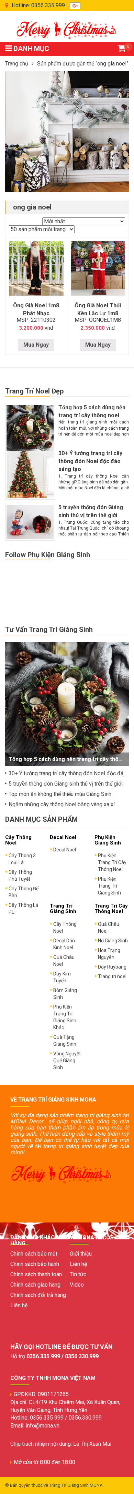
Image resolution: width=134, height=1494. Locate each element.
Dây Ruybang (112, 967)
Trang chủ (16, 63)
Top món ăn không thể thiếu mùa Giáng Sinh (60, 794)
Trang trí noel (112, 976)
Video (77, 1284)
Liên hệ (18, 1305)
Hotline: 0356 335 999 (38, 5)
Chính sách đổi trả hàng (38, 1295)
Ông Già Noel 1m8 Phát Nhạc (36, 309)
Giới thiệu (81, 1253)
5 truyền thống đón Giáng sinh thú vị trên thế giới (66, 783)
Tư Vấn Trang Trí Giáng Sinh (49, 629)
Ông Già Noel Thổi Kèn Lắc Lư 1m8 (98, 309)
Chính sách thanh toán (36, 1274)
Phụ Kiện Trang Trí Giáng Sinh (109, 886)
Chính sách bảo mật (33, 1253)
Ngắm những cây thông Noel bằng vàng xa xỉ (62, 804)
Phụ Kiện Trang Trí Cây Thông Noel (112, 862)
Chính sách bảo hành (34, 1264)
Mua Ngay (36, 344)
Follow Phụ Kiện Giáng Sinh (47, 555)
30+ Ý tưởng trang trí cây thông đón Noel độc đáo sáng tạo (90, 461)
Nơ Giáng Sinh (113, 940)
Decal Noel (64, 849)
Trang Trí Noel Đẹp (34, 391)
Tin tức (78, 1274)
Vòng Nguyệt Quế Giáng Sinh (67, 1060)
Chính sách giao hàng (35, 1284)
